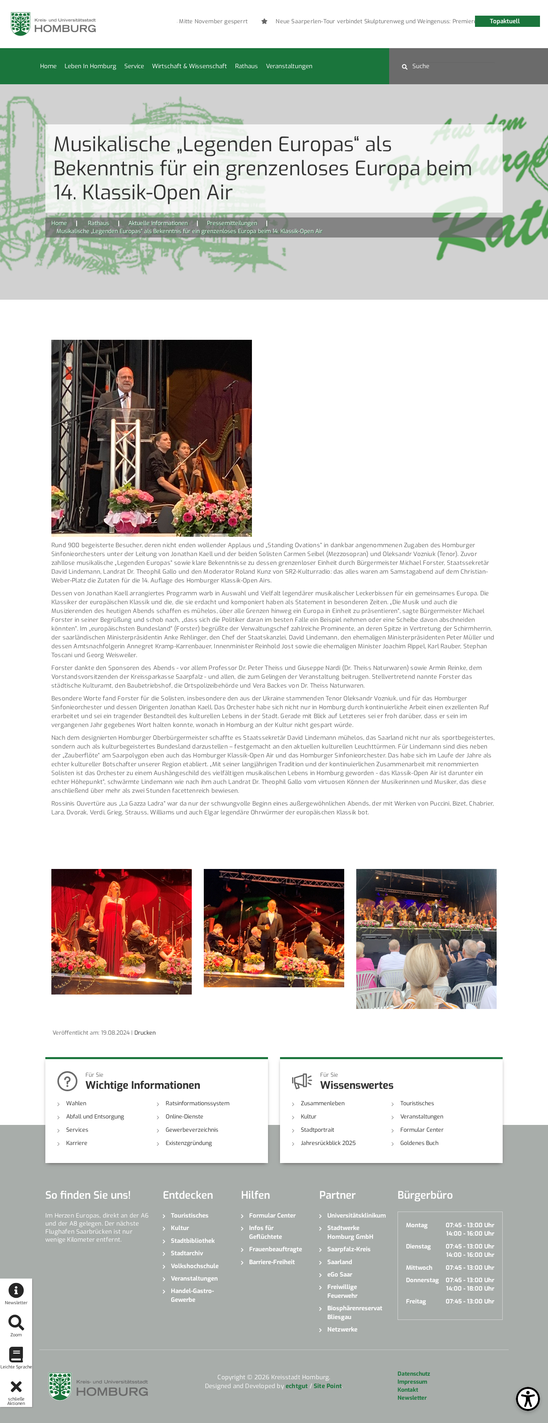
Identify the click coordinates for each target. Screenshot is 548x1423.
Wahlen (76, 1103)
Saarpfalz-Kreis (349, 1249)
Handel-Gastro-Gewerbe (192, 1295)
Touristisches (417, 1103)
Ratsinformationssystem (197, 1103)
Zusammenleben (323, 1103)
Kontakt (408, 1390)
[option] (385, 21)
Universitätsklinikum (356, 1216)
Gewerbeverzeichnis (192, 1130)
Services (77, 1130)
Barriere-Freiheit (272, 1262)
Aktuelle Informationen (158, 223)
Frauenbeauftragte (275, 1249)
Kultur (309, 1117)
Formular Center (422, 1130)
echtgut (297, 1386)
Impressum (412, 1382)
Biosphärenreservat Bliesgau (354, 1312)
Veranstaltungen (289, 66)
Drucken (145, 1033)
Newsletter (412, 1398)
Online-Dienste (184, 1117)
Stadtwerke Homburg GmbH (350, 1232)
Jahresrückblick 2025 (328, 1143)
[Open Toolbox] (528, 1399)
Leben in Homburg (90, 66)
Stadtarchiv (187, 1253)
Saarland (339, 1262)
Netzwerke (342, 1330)
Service (134, 66)
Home (48, 66)
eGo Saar (339, 1275)
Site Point (328, 1386)
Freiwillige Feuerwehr (342, 1291)
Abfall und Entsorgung (95, 1117)
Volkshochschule (195, 1266)
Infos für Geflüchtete (265, 1232)
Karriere (76, 1143)
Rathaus (246, 66)
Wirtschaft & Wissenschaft (189, 66)
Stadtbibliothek (193, 1241)
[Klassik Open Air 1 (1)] (151, 438)
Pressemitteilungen (232, 223)
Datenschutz (414, 1374)
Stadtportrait (317, 1130)
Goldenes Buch (419, 1143)
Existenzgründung (189, 1143)
